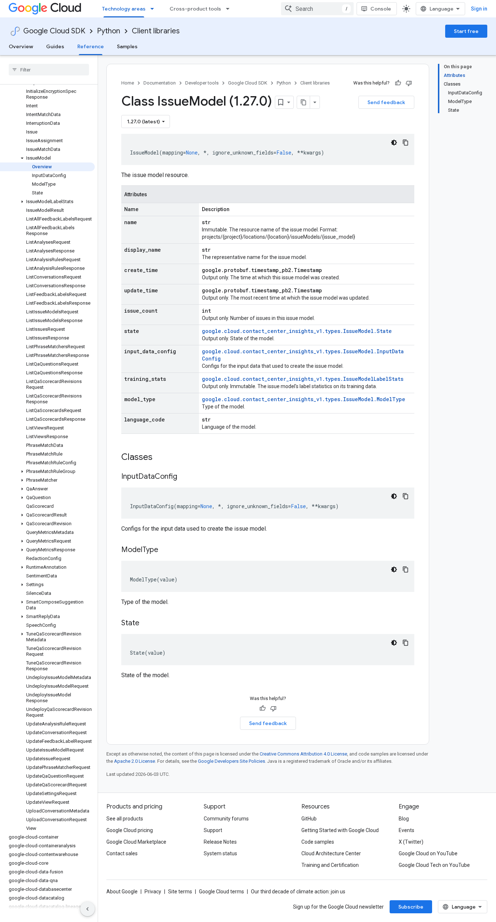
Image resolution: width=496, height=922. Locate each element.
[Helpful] (398, 83)
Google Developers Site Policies (231, 761)
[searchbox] (49, 69)
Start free (466, 31)
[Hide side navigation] (87, 909)
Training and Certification (330, 865)
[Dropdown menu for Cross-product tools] (230, 8)
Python (108, 31)
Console (380, 8)
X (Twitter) (411, 842)
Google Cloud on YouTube (428, 853)
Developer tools (202, 83)
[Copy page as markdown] (303, 102)
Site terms (180, 891)
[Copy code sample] (405, 142)
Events (406, 830)
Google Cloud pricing (129, 830)
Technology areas (124, 8)
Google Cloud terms (221, 891)
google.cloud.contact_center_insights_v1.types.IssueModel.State (297, 331)
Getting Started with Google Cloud (340, 830)
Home (127, 83)
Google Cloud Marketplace (136, 842)
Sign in (479, 9)
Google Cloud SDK (54, 31)
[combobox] (317, 8)
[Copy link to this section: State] (146, 623)
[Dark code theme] (394, 142)
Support (213, 830)
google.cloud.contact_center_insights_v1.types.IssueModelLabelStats (302, 378)
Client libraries (156, 31)
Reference (90, 46)
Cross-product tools (195, 8)
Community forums (226, 819)
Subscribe (410, 907)
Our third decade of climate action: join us (298, 891)
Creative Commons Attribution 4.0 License (303, 754)
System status (220, 853)
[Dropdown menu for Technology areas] (154, 8)
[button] (47, 158)
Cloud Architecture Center (331, 853)
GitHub (309, 819)
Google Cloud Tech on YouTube (434, 865)
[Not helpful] (408, 83)
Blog (404, 819)
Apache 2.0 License (134, 761)
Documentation (159, 83)
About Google (122, 891)
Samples (127, 46)
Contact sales (122, 853)
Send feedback (386, 102)
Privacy (153, 891)
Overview (21, 46)
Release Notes (220, 842)
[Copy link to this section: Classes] (162, 457)
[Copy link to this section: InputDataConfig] (184, 477)
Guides (55, 46)
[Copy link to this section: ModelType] (165, 550)
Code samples (317, 842)
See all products (124, 819)
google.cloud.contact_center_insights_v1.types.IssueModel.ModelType (303, 399)
